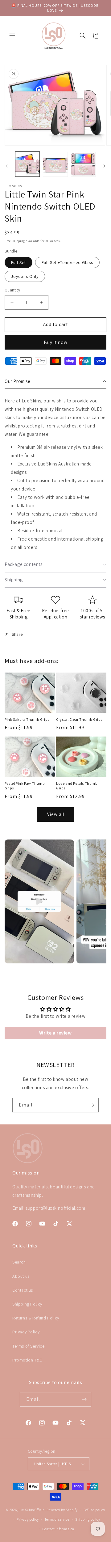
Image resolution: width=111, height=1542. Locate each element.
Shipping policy (87, 1519)
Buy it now (56, 342)
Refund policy (94, 1510)
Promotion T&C (27, 1360)
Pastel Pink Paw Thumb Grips (25, 786)
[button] (12, 35)
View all (55, 814)
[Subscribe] (91, 1105)
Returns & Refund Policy (35, 1318)
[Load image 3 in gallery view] (83, 164)
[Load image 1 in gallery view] (27, 164)
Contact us (22, 1290)
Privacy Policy (25, 1332)
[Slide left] (7, 166)
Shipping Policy (27, 1304)
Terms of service (57, 1519)
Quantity (12, 290)
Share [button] (17, 634)
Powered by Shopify (62, 1510)
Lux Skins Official (32, 1510)
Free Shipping (15, 241)
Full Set (18, 262)
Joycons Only (25, 276)
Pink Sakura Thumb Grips (27, 719)
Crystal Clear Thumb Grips (79, 719)
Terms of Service (28, 1346)
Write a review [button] (55, 1033)
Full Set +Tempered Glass (67, 262)
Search (19, 1262)
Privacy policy (28, 1519)
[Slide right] (104, 166)
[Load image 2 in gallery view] (55, 164)
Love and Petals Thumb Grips (77, 786)
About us (21, 1276)
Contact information (58, 1529)
